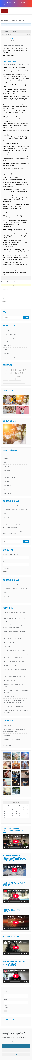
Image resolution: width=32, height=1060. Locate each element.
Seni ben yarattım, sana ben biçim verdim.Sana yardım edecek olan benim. (15, 526)
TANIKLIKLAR (7, 470)
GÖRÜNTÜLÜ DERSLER (9, 478)
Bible (8, 370)
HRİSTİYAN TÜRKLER (9, 642)
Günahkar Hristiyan (8, 376)
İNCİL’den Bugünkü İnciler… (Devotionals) (14, 631)
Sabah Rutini (7, 735)
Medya (5, 349)
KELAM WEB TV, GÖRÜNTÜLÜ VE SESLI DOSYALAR (13, 685)
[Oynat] (5, 847)
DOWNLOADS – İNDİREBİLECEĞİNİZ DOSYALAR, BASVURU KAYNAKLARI (15, 711)
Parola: (3, 294)
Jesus (19, 376)
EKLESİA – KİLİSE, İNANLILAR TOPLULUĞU (14, 676)
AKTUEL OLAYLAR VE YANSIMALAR (12, 638)
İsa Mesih (21, 382)
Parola (4, 561)
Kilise (5, 342)
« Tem (4, 821)
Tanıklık (6, 353)
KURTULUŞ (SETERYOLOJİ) (10, 665)
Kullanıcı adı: (5, 289)
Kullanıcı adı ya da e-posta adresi (11, 554)
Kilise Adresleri (8, 474)
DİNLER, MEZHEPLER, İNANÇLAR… (12, 673)
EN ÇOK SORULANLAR (9, 680)
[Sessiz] (24, 847)
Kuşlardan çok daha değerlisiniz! (12, 505)
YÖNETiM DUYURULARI (10, 635)
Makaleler (6, 345)
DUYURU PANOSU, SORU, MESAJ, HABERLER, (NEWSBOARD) (15, 614)
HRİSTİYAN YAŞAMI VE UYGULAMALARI (14, 661)
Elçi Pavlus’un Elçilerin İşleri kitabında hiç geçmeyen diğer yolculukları (14, 730)
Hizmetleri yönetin (16, 1041)
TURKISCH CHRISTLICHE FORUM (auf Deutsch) (16, 654)
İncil (18, 379)
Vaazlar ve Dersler (8, 357)
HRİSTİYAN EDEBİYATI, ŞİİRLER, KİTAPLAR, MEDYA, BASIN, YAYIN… (16, 692)
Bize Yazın (20, 1058)
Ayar (16, 1054)
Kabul (16, 1046)
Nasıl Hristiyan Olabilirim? (10, 493)
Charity (20, 370)
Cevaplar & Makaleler (9, 334)
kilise (5, 379)
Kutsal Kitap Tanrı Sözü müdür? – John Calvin (15, 509)
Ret (16, 1050)
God (19, 373)
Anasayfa (6, 455)
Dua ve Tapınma (8, 338)
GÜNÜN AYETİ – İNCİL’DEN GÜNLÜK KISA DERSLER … (14, 620)
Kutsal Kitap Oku (24, 5)
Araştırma (6, 330)
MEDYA (5, 462)
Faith (8, 373)
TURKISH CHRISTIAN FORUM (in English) (14, 650)
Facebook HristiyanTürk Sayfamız (16, 2)
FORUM (6, 459)
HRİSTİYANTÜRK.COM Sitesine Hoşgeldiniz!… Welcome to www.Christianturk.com (15, 626)
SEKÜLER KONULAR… (9, 696)
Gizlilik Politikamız (14, 1058)
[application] (16, 841)
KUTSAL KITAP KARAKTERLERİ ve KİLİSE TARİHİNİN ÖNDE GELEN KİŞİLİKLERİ (13, 702)
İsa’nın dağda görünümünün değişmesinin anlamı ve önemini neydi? (14, 532)
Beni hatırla (5, 299)
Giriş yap (4, 301)
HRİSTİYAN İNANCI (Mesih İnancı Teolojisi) (15, 669)
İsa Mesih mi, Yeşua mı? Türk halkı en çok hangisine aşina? (14, 744)
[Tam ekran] (27, 847)
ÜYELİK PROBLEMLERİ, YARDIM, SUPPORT (14, 706)
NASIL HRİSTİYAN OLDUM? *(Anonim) (13, 521)
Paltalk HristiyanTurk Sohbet (11, 5)
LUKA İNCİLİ (7, 517)
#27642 (28, 34)
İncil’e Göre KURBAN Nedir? (10, 382)
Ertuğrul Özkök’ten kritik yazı (10, 61)
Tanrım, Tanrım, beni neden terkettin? (13, 739)
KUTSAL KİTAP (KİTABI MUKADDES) (13, 657)
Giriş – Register (8, 485)
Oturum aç (5, 571)
